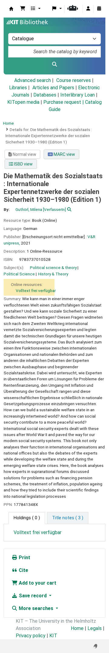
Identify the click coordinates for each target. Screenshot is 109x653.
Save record (33, 596)
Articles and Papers (53, 87)
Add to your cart (37, 583)
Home (8, 123)
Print (24, 557)
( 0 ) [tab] (27, 517)
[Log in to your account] (88, 9)
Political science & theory (53, 267)
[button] (23, 9)
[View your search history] (99, 9)
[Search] (54, 64)
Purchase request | (64, 102)
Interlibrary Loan (77, 95)
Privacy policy (30, 635)
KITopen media (23, 102)
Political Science (19, 273)
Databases (44, 95)
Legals (95, 628)
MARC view (64, 154)
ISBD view (23, 164)
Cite (23, 570)
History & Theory (53, 273)
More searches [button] (36, 608)
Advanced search (32, 80)
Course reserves (73, 80)
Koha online (11, 9)
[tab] (67, 518)
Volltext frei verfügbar (36, 290)
